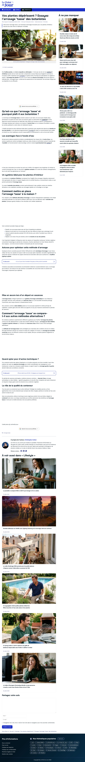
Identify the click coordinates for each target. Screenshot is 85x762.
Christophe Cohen (31, 440)
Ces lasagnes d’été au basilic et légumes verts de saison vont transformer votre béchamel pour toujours (68, 168)
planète (43, 753)
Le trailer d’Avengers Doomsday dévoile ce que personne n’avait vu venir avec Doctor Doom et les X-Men (19, 686)
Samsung (71, 750)
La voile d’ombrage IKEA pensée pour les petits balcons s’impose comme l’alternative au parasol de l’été (18, 567)
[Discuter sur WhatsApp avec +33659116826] (26, 451)
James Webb (40, 742)
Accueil (12, 731)
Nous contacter (6, 743)
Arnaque (42, 750)
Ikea (40, 745)
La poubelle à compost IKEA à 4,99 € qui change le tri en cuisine (21, 490)
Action (34, 747)
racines (49, 143)
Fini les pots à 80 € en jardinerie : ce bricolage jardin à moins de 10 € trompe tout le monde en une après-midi (68, 114)
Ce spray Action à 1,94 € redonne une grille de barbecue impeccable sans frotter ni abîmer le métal (17, 646)
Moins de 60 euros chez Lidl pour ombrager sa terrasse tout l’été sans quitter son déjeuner (68, 62)
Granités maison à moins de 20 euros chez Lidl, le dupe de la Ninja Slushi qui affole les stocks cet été (69, 36)
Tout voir (61, 738)
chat (65, 747)
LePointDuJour (51, 742)
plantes (49, 72)
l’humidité (31, 130)
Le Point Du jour (62, 742)
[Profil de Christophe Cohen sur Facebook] (21, 451)
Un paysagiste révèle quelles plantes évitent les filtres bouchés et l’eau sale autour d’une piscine (16, 607)
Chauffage (62, 750)
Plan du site (5, 745)
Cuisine (35, 753)
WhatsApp (73, 747)
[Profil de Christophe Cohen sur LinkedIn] (24, 451)
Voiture (59, 747)
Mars (77, 742)
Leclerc (34, 745)
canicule (64, 745)
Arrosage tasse (7, 432)
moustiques (50, 747)
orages (56, 745)
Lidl (33, 742)
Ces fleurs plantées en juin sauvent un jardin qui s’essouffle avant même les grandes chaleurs (69, 141)
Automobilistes (74, 745)
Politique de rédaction (7, 747)
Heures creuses (52, 750)
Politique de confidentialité (9, 749)
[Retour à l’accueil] (7, 4)
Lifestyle (17, 731)
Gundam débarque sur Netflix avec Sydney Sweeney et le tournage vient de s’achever (27, 528)
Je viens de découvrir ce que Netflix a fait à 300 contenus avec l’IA (70, 87)
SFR (71, 742)
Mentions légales (6, 751)
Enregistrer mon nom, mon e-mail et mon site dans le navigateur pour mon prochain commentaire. (29, 722)
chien (33, 750)
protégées (22, 75)
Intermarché (47, 745)
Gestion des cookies (7, 754)
